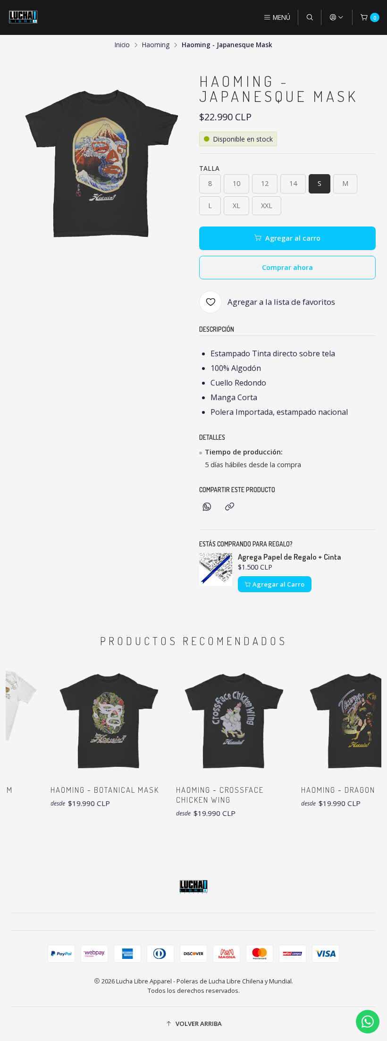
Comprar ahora (287, 267)
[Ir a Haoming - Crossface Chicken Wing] (224, 720)
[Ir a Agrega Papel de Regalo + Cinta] (215, 569)
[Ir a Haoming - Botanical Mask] (99, 720)
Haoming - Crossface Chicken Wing (211, 795)
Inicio (122, 45)
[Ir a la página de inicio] (23, 17)
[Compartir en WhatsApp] (207, 507)
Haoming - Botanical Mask (96, 790)
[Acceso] (336, 17)
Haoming (155, 45)
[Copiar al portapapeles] (229, 507)
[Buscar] (309, 17)
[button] (193, 1024)
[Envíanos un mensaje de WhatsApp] (367, 1021)
